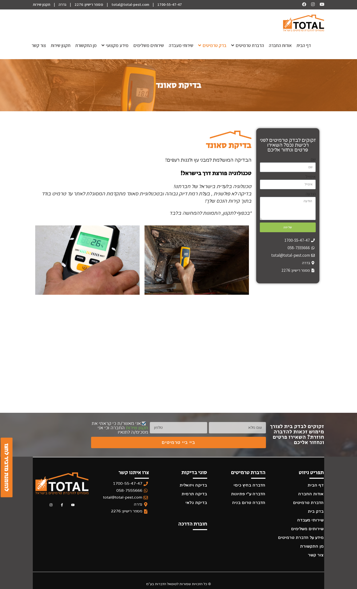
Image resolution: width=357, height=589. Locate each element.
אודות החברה (311, 494)
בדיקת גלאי (196, 502)
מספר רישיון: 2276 (89, 4)
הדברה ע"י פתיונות (248, 494)
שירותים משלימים (307, 528)
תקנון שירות (41, 4)
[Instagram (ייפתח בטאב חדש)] (310, 4)
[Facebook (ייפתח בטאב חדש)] (304, 4)
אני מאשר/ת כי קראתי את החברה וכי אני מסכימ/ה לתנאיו (120, 428)
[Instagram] (51, 505)
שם (313, 159)
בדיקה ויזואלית (193, 485)
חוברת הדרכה (192, 524)
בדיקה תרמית (194, 494)
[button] (6, 467)
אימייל (311, 177)
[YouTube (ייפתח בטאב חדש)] (319, 4)
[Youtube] (72, 505)
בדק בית (316, 511)
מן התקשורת (312, 546)
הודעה (311, 194)
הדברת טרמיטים (308, 502)
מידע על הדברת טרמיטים (301, 537)
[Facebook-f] (62, 505)
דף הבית (316, 485)
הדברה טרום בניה (248, 502)
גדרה (62, 4)
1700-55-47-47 (169, 4)
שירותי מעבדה (310, 520)
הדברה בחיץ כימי (249, 485)
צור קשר (316, 555)
